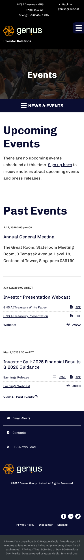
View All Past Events (18, 397)
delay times (65, 545)
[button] (78, 27)
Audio (76, 324)
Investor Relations (17, 41)
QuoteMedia (50, 541)
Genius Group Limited (33, 483)
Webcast (9, 325)
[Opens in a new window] (64, 516)
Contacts (19, 433)
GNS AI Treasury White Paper (25, 307)
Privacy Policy (25, 524)
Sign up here (60, 164)
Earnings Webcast (16, 386)
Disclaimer (46, 524)
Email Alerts (21, 418)
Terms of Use (69, 553)
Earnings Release (16, 377)
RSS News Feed (24, 447)
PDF (78, 307)
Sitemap (62, 524)
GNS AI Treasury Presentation (25, 316)
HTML (62, 377)
